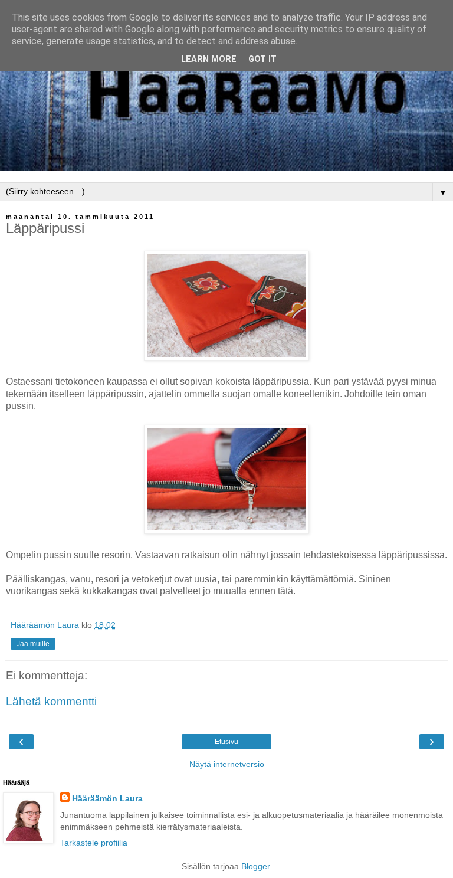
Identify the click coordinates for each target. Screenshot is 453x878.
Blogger (255, 866)
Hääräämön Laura (107, 798)
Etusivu (226, 742)
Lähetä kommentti (51, 701)
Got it (262, 59)
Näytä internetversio (226, 764)
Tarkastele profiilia (93, 842)
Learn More (209, 59)
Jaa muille (33, 644)
